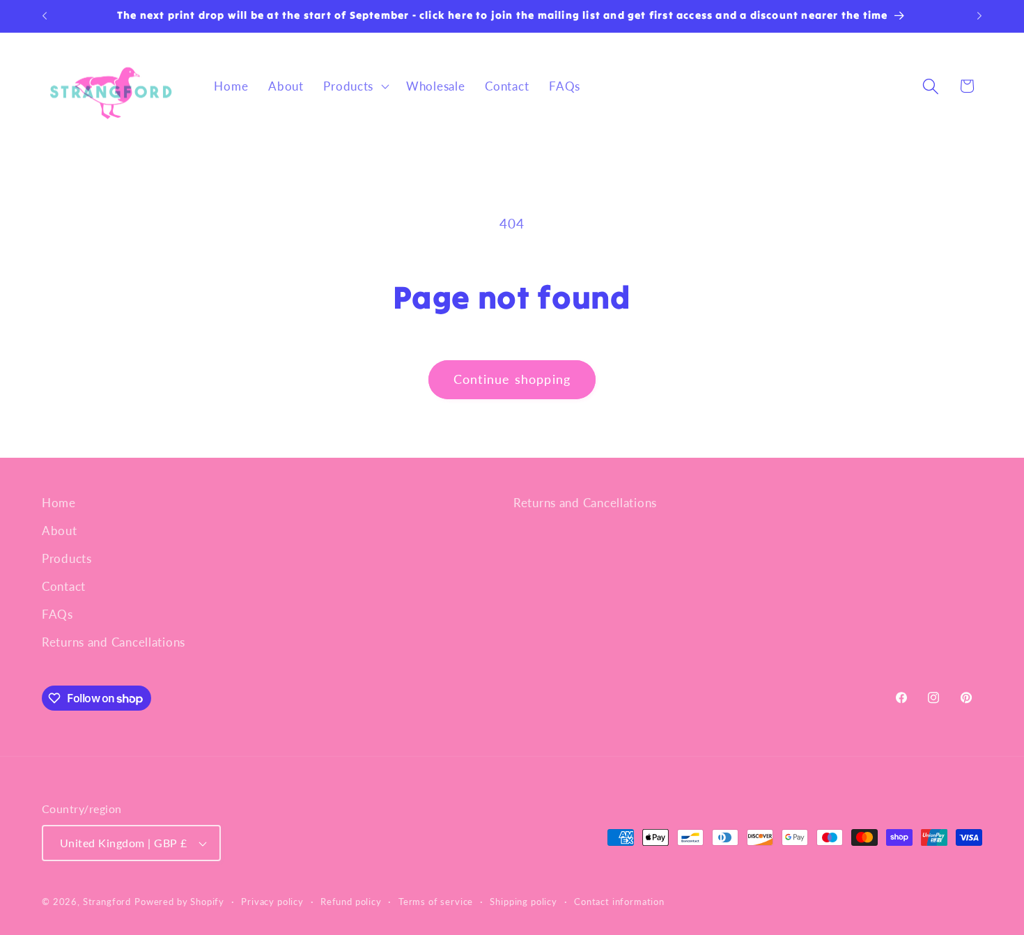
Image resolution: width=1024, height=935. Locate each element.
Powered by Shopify (179, 901)
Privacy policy (272, 901)
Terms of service (435, 901)
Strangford (107, 901)
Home (59, 502)
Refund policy (351, 901)
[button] (354, 86)
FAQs (57, 614)
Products (67, 558)
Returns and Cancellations (113, 642)
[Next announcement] (979, 16)
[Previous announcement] (44, 16)
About (59, 530)
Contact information (619, 901)
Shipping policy (523, 901)
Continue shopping (512, 379)
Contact (64, 586)
